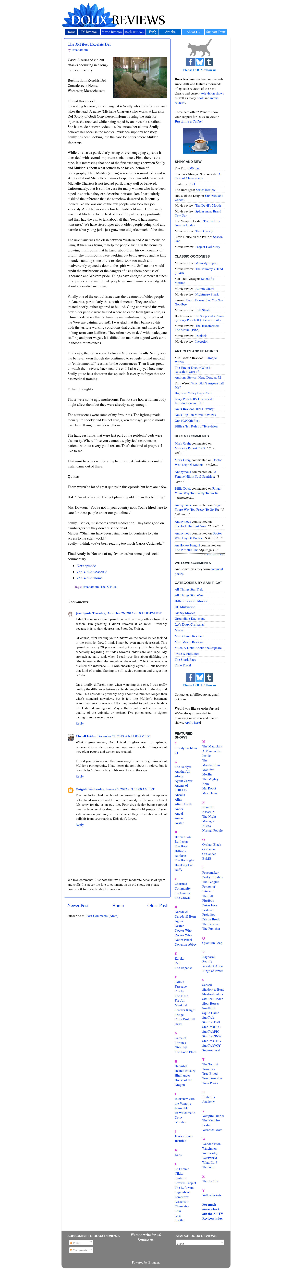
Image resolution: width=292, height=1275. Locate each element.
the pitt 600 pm (186, 549)
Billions (180, 851)
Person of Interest (208, 888)
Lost (178, 1215)
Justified (180, 1140)
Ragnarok (208, 956)
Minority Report (206, 263)
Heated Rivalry (185, 1070)
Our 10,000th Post (187, 420)
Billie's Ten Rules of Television (196, 426)
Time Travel (183, 665)
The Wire (208, 1167)
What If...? (209, 1162)
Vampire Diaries (213, 1115)
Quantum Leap (212, 942)
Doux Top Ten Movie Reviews (195, 414)
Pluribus (208, 900)
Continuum (182, 893)
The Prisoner (211, 924)
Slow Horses (210, 1003)
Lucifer (180, 1220)
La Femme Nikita (182, 1171)
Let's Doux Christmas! (190, 624)
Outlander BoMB (209, 856)
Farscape (181, 986)
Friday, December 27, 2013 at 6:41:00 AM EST (119, 736)
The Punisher (211, 928)
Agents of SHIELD (181, 787)
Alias (178, 799)
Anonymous (183, 471)
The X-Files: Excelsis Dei (89, 44)
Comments (79, 1250)
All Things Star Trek (189, 589)
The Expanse (183, 967)
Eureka (179, 958)
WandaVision (211, 1143)
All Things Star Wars (189, 595)
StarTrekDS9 (211, 1022)
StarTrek (208, 1017)
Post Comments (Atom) (102, 915)
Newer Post (78, 905)
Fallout (179, 981)
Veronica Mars (212, 1129)
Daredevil (181, 911)
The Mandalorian (211, 762)
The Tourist (210, 1064)
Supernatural (211, 1050)
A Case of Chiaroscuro (198, 176)
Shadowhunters (212, 994)
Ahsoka (180, 794)
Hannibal (181, 1066)
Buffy (178, 869)
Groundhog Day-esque (190, 618)
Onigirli (81, 789)
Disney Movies (185, 612)
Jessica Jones (184, 1136)
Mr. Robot (209, 788)
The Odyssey (204, 231)
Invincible (182, 1108)
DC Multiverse (185, 607)
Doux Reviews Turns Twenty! (195, 408)
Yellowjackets (211, 1195)
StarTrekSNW (212, 1036)
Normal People (212, 830)
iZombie (180, 1122)
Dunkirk (201, 335)
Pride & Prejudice (187, 653)
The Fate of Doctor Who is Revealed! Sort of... (193, 369)
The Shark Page (185, 659)
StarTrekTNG (211, 1040)
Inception (201, 341)
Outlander (209, 849)
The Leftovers (184, 1187)
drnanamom (91, 586)
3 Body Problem (186, 748)
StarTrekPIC (210, 1031)
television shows (212, 93)
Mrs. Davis (209, 793)
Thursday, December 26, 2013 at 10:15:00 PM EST (127, 613)
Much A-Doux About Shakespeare (198, 647)
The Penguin (211, 881)
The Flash (181, 996)
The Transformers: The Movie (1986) (198, 327)
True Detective (212, 1078)
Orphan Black (211, 844)
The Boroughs (184, 860)
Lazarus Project (185, 1182)
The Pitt (207, 896)
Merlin (207, 774)
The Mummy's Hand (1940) (199, 270)
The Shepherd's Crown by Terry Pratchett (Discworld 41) (200, 318)
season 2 (92, 571)
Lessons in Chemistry (182, 1204)
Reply (80, 723)
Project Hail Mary (207, 246)
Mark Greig (183, 443)
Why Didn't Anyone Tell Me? (199, 385)
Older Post (157, 905)
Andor (179, 809)
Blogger (153, 1262)
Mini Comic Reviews (189, 636)
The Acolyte (183, 766)
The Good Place (186, 1052)
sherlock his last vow (190, 526)
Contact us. (146, 1239)
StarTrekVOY (211, 1045)
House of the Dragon (183, 1082)
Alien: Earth (183, 804)
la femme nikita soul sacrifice (195, 474)
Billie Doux (183, 488)
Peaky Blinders (212, 877)
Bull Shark (202, 310)
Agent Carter (183, 780)
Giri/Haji (181, 1047)
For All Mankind (181, 1002)
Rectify (207, 961)
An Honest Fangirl (187, 545)
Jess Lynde (83, 613)
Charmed (181, 883)
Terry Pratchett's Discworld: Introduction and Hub (194, 401)
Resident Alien (212, 966)
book (200, 98)
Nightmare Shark (207, 294)
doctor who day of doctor (198, 462)
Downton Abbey (186, 944)
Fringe (179, 1014)
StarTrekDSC (211, 1026)
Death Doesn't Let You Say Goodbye (199, 302)
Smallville (209, 1008)
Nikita (206, 825)
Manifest (208, 769)
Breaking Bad (184, 865)
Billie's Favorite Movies (191, 601)
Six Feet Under (212, 998)
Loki (178, 1211)
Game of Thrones (180, 1040)
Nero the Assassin (208, 809)
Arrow (179, 818)
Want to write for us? (146, 1234)
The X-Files (108, 586)
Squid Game (210, 1012)
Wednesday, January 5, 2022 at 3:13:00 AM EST (121, 789)
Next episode (86, 565)
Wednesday (210, 1153)
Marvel (180, 630)
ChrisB (81, 736)
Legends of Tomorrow (182, 1194)
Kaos (178, 1154)
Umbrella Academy (208, 1099)
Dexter (179, 925)
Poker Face (209, 905)
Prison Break (211, 919)
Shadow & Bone (213, 989)
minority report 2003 (190, 448)
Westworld (209, 1157)
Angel (179, 813)
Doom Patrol (183, 939)
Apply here (192, 722)
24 (176, 752)
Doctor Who (183, 930)
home (90, 577)
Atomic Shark (204, 288)
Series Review (205, 189)
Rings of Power (212, 970)
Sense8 (207, 984)
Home (118, 905)
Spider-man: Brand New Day (198, 213)
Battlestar (181, 841)
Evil (177, 963)
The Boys (181, 846)
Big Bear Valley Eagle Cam (193, 393)
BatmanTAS (183, 837)
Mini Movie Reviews (189, 642)
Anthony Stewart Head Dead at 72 (198, 377)
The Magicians (212, 746)
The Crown (182, 897)
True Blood (210, 1073)
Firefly (179, 991)
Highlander (182, 1075)
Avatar (179, 823)
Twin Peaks (210, 1083)
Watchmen (209, 1148)
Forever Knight (185, 1010)
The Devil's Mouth (208, 205)
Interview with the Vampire (185, 1101)
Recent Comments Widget (216, 555)
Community (183, 888)
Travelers (208, 1069)
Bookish (180, 855)
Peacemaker (210, 872)
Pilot (192, 184)
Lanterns (181, 1178)
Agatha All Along (182, 773)
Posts (76, 1242)
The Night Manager (209, 818)
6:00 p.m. (194, 168)
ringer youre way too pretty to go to (198, 490)
